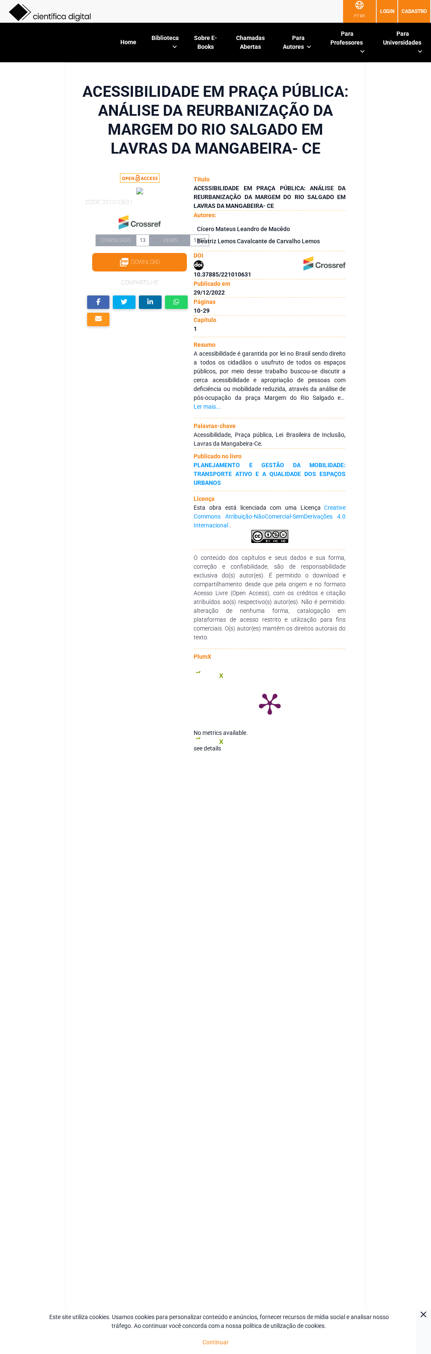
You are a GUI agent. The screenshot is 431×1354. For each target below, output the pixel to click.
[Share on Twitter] (124, 302)
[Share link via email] (98, 320)
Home (128, 42)
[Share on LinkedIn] (150, 302)
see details (207, 748)
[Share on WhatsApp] (176, 302)
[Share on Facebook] (98, 302)
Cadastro (414, 11)
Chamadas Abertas (250, 42)
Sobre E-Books (205, 42)
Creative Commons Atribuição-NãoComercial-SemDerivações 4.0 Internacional (270, 516)
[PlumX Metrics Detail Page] (270, 703)
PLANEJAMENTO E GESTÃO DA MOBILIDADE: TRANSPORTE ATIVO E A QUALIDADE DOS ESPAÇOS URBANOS (270, 474)
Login (387, 11)
